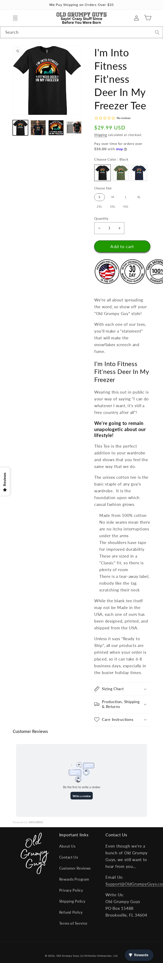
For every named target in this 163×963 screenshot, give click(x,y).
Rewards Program (74, 879)
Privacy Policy (71, 890)
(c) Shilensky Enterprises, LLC (99, 955)
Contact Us (68, 857)
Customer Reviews (75, 868)
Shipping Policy (72, 901)
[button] (15, 18)
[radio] (102, 173)
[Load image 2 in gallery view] (38, 127)
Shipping (100, 135)
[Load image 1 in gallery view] (20, 127)
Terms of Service (73, 923)
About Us (67, 846)
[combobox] (81, 32)
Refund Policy (71, 912)
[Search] (157, 32)
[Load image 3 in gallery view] (56, 127)
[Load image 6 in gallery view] (74, 127)
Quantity (101, 218)
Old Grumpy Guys (68, 955)
